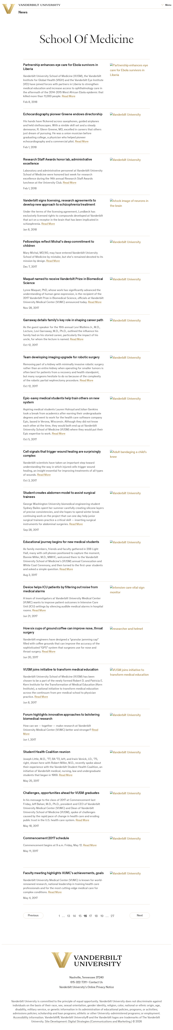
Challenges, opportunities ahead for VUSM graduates (61, 793)
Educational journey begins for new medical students (61, 542)
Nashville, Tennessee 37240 (86, 977)
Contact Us (96, 982)
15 (80, 916)
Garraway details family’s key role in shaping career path (63, 320)
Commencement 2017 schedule (46, 838)
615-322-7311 (78, 982)
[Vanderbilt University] (86, 960)
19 (101, 916)
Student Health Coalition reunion (46, 752)
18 (96, 916)
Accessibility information (28, 1017)
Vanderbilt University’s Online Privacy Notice (86, 987)
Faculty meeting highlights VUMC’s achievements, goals (63, 873)
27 (112, 916)
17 (90, 916)
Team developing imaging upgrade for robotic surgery (61, 357)
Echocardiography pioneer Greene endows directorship (62, 114)
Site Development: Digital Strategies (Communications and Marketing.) (88, 1021)
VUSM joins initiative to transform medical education (60, 670)
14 (74, 916)
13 (68, 916)
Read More (68, 96)
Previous (33, 915)
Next (140, 915)
